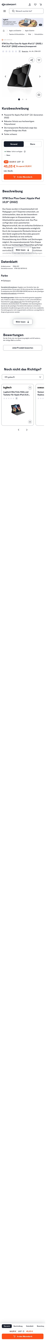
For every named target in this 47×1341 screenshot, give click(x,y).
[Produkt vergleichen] (39, 95)
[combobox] (21, 377)
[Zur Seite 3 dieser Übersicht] (26, 99)
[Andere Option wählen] (40, 377)
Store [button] (32, 144)
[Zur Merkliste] (35, 4)
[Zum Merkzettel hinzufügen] (39, 60)
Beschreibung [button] (18, 1326)
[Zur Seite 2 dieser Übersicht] (23, 99)
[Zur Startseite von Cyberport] (9, 4)
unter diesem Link (16, 301)
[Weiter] (40, 76)
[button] (23, 162)
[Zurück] (5, 76)
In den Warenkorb (24, 177)
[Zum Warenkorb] (40, 4)
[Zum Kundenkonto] (30, 4)
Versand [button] (13, 144)
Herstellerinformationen (9, 293)
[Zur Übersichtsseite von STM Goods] (7, 40)
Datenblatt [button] (29, 1326)
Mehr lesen (20, 250)
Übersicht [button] (7, 1326)
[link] (11, 51)
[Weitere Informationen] (25, 151)
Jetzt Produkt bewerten (22, 348)
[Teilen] (31, 60)
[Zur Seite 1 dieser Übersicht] (19, 99)
